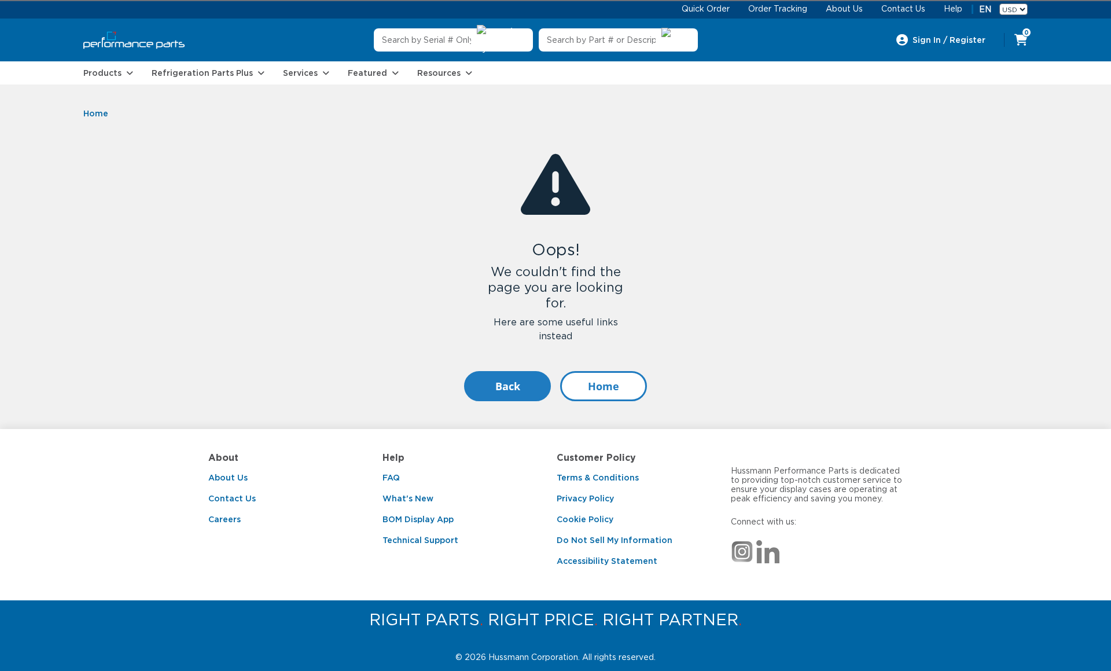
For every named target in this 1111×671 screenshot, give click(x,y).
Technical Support (420, 540)
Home (603, 386)
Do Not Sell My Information (614, 540)
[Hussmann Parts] (134, 40)
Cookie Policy (585, 519)
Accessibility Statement (607, 561)
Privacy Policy (585, 498)
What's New (407, 498)
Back (507, 386)
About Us (228, 477)
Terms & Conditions (598, 477)
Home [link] (95, 113)
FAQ (391, 477)
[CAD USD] (1013, 9)
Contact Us (232, 498)
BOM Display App (418, 519)
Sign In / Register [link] (949, 40)
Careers (224, 519)
